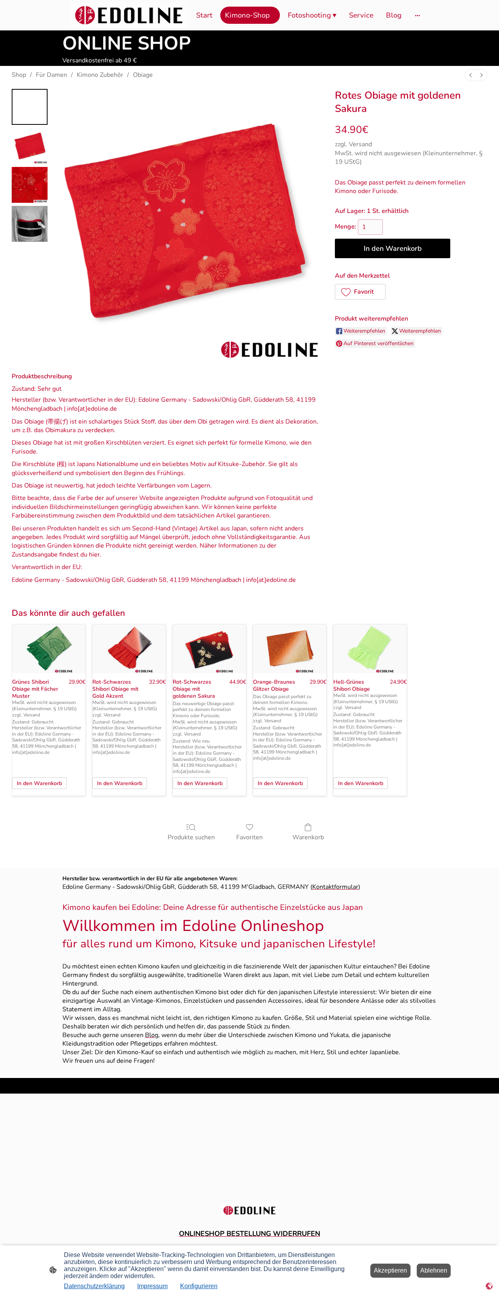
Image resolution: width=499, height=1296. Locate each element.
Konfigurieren (199, 1286)
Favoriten (249, 837)
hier (94, 554)
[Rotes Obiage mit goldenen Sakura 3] (30, 224)
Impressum (152, 1286)
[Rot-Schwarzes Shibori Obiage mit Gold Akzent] (129, 648)
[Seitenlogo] (129, 15)
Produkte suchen (191, 837)
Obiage (143, 75)
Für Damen (51, 75)
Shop (19, 75)
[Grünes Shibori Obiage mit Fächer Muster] (48, 648)
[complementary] (489, 1286)
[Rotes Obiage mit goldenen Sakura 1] (30, 146)
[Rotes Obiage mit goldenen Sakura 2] (30, 185)
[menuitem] (470, 75)
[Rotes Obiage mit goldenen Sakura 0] (30, 107)
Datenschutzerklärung (94, 1286)
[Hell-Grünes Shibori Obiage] (370, 648)
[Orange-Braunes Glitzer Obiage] (289, 648)
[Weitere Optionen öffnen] (417, 15)
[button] (360, 292)
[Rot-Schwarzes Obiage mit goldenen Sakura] (209, 648)
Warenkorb (308, 837)
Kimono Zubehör (100, 75)
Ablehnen (433, 1270)
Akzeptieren (390, 1270)
